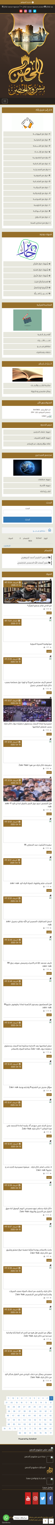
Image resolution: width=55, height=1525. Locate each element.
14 (41, 1403)
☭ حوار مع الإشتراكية (41, 193)
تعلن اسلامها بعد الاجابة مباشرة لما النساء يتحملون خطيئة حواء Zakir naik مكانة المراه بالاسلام (28, 1047)
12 (51, 1403)
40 (50, 1416)
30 (9, 1407)
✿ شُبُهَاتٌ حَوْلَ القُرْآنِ (41, 264)
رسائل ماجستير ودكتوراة (40, 391)
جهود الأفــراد (45, 485)
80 (35, 1433)
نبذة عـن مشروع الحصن (34, 1456)
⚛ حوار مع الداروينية (42, 205)
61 (35, 1424)
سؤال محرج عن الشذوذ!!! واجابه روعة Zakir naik (30, 1087)
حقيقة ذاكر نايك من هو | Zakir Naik (35, 765)
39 (9, 1411)
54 (24, 1420)
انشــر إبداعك (45, 491)
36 (25, 1411)
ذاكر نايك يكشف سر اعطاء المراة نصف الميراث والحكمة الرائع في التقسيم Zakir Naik (30, 1292)
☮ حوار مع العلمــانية (41, 181)
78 (46, 1433)
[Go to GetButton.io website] (6, 1522)
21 (6, 1403)
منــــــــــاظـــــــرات (43, 340)
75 (10, 1429)
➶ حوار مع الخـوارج (42, 217)
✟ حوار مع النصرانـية (42, 140)
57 (9, 1420)
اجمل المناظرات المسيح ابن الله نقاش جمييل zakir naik (29, 923)
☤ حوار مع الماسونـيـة (41, 158)
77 (51, 1433)
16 (31, 1403)
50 (45, 1420)
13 (46, 1403)
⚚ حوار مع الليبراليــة (42, 187)
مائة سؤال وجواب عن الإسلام (38, 444)
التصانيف (7, 546)
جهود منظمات (44, 479)
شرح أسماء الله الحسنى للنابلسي (32, 563)
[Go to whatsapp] (6, 1518)
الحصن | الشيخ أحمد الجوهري (34, 557)
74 (15, 1429)
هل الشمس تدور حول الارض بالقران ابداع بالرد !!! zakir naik (28, 805)
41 (45, 1416)
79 (40, 1433)
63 (25, 1424)
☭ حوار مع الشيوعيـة (41, 199)
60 (40, 1424)
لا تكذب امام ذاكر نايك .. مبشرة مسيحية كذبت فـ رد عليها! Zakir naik (28, 1168)
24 (40, 1407)
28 (19, 1407)
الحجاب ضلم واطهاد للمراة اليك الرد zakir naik (31, 883)
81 (30, 1433)
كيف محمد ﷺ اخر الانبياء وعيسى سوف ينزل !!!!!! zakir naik (29, 964)
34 (35, 1411)
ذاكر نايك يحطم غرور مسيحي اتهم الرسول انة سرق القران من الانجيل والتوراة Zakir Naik (29, 1210)
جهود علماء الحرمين (42, 432)
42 (40, 1416)
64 (19, 1424)
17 (26, 1403)
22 (51, 1407)
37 (19, 1411)
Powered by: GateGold (27, 1439)
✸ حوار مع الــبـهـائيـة (41, 211)
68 (45, 1429)
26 (29, 1407)
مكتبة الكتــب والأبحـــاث (40, 385)
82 (25, 1433)
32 (46, 1411)
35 (30, 1411)
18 (21, 1403)
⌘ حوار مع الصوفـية (42, 175)
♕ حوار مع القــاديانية (41, 164)
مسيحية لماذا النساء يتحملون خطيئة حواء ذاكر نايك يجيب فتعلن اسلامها (28, 725)
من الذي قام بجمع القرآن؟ (39, 606)
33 (40, 1411)
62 (30, 1424)
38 (14, 1411)
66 (9, 1424)
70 (35, 1429)
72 (25, 1429)
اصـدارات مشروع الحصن (35, 1467)
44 (29, 1416)
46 (18, 1416)
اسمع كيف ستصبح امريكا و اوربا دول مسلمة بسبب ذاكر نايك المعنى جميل (28, 683)
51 (40, 1420)
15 (36, 1403)
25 (35, 1407)
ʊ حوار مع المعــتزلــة (41, 169)
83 (20, 1433)
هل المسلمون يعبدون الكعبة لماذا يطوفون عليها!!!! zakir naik (28, 1006)
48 (8, 1416)
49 (50, 1420)
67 (51, 1429)
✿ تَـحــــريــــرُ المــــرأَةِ (42, 293)
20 (12, 1403)
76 (5, 1429)
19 (17, 1403)
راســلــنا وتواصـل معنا (35, 1478)
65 (14, 1424)
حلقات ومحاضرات (43, 352)
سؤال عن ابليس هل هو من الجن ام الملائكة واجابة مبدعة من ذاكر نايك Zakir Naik (29, 1334)
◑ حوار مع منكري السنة (40, 223)
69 (40, 1429)
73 (20, 1429)
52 (35, 1420)
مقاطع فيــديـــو (43, 346)
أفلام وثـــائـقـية (44, 335)
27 (24, 1407)
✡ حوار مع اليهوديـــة (41, 134)
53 (30, 1420)
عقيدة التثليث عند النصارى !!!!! (38, 845)
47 (13, 1416)
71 (30, 1429)
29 (14, 1407)
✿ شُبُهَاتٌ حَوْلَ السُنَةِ (41, 270)
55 (19, 1420)
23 (45, 1407)
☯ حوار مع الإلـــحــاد (42, 152)
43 (35, 1416)
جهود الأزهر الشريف (42, 438)
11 (8, 1398)
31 (51, 1411)
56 (14, 1420)
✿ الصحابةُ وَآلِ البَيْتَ (42, 282)
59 (45, 1424)
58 (51, 1424)
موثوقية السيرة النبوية (41, 644)
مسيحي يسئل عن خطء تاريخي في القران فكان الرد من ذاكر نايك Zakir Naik (28, 1375)
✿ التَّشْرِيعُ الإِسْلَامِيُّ (42, 288)
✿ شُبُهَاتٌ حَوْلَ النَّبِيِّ (42, 276)
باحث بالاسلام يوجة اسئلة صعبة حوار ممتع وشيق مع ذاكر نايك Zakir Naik (29, 1251)
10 (13, 1398)
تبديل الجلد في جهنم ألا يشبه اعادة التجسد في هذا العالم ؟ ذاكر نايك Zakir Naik (29, 1127)
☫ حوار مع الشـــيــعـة (41, 146)
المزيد (49, 613)
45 (24, 1416)
